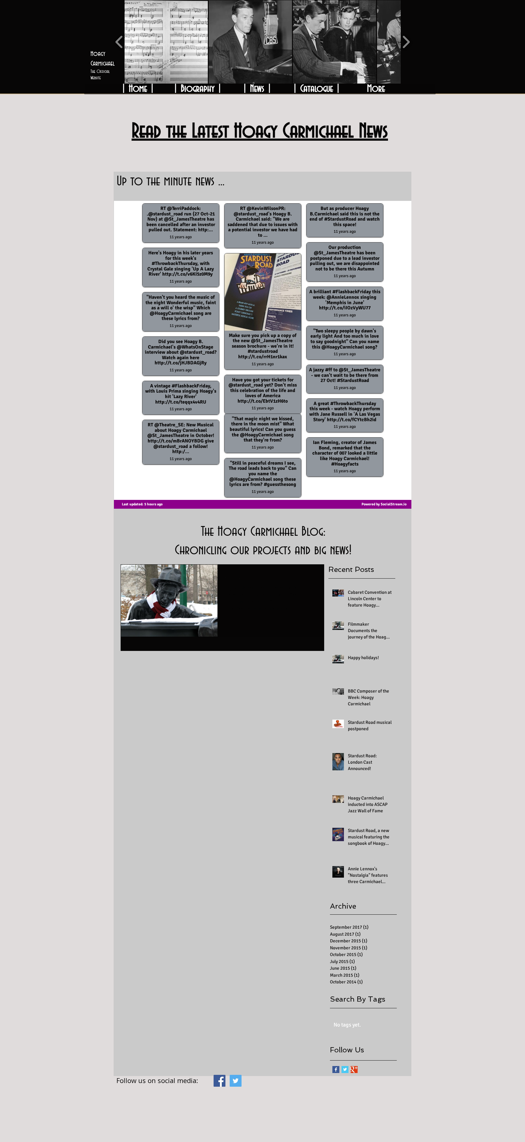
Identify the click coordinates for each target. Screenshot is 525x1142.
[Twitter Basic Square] (344, 1069)
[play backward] (119, 42)
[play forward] (406, 42)
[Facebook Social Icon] (219, 1081)
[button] (166, 42)
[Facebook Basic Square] (335, 1069)
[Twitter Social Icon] (236, 1081)
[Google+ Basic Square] (354, 1069)
